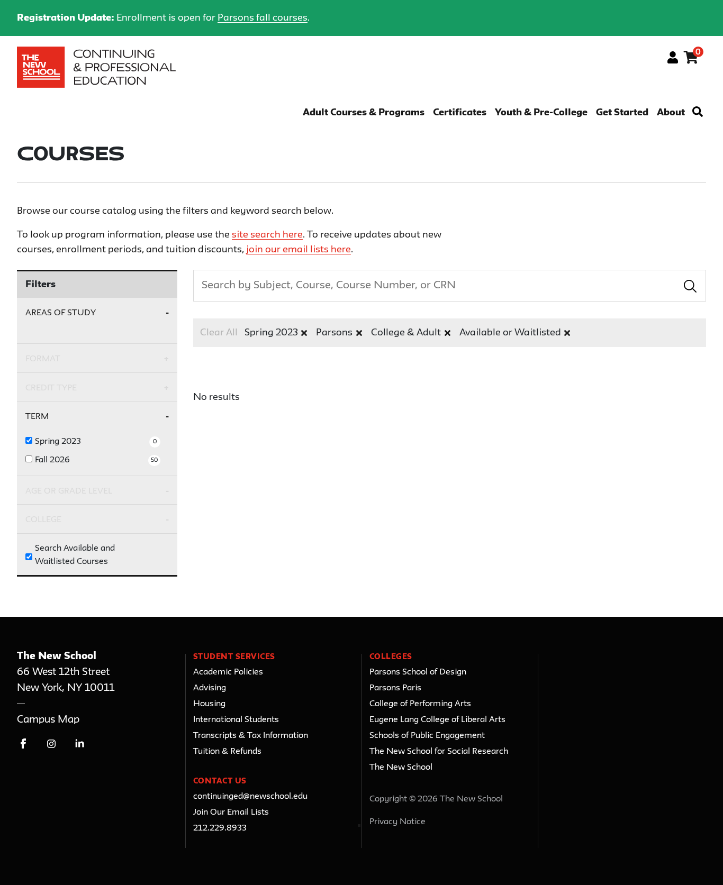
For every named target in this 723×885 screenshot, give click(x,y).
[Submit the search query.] (690, 286)
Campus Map (48, 719)
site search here (267, 235)
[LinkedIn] (79, 743)
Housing (209, 704)
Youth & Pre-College (541, 113)
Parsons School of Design (417, 672)
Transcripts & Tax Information (250, 736)
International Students (236, 720)
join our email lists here (298, 249)
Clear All (219, 333)
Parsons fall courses (263, 18)
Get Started (622, 113)
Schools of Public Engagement (427, 736)
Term (37, 417)
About (671, 113)
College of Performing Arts (420, 704)
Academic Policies (228, 672)
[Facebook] (23, 743)
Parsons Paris (395, 688)
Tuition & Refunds (227, 751)
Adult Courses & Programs (363, 113)
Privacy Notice (397, 822)
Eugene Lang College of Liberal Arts (437, 720)
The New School (400, 767)
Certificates (459, 113)
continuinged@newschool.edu (250, 796)
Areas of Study (60, 313)
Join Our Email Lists (231, 812)
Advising (209, 688)
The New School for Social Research (438, 751)
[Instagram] (51, 743)
